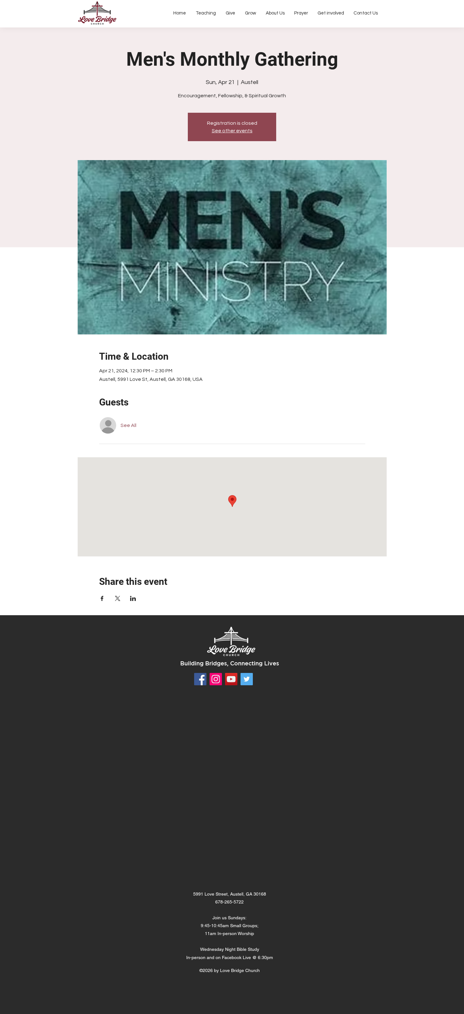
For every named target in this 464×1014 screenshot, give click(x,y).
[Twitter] (247, 679)
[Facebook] (200, 679)
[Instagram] (216, 679)
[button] (275, 13)
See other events (232, 130)
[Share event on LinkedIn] (133, 598)
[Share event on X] (118, 598)
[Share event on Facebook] (102, 598)
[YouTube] (231, 679)
